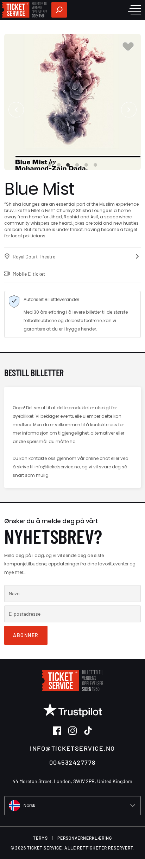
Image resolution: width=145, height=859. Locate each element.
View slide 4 (77, 165)
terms (40, 837)
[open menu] (134, 10)
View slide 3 (68, 165)
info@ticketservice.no (72, 748)
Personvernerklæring (84, 837)
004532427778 (72, 762)
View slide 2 (59, 165)
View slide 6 (95, 165)
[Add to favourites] (128, 46)
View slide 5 (86, 165)
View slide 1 (49, 165)
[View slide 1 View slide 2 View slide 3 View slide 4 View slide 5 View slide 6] (72, 102)
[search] (59, 10)
